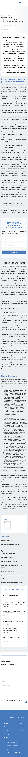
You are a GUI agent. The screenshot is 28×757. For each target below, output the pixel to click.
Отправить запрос (14, 700)
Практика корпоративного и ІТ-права (11, 566)
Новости (22, 730)
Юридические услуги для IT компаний (10, 546)
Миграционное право (6, 26)
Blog (16, 25)
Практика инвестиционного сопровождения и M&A (10, 552)
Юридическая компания (6, 25)
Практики (7, 737)
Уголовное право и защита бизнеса (12, 582)
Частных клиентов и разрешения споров (11, 577)
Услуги (6, 730)
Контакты (22, 726)
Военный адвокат (6, 540)
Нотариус (6, 734)
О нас (5, 726)
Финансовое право (7, 557)
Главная (6, 723)
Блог (21, 723)
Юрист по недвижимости (9, 561)
